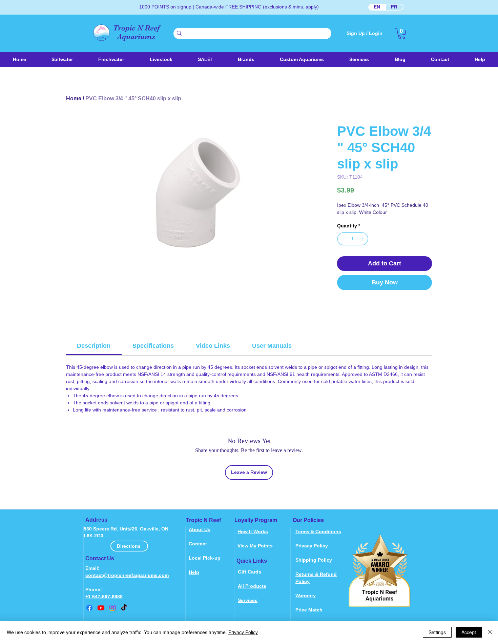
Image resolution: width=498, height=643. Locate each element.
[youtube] (101, 608)
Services (247, 600)
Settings (437, 632)
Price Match (309, 609)
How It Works (252, 531)
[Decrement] (342, 239)
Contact (198, 543)
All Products (252, 586)
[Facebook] (89, 608)
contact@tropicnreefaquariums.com (127, 575)
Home (73, 98)
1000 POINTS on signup (165, 6)
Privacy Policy (311, 545)
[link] (401, 33)
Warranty (305, 595)
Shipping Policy (313, 560)
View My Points (255, 545)
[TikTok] (124, 608)
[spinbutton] (352, 239)
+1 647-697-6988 (104, 596)
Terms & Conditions (318, 531)
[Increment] (362, 239)
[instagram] (112, 608)
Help (194, 572)
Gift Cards (249, 572)
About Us (199, 529)
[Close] (490, 632)
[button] (161, 59)
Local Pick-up (205, 558)
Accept (468, 632)
